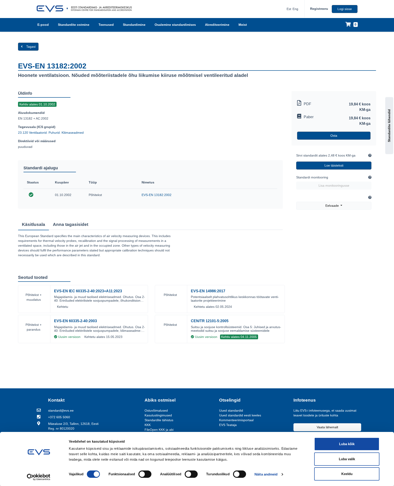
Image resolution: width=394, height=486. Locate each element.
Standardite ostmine (73, 24)
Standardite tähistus (159, 420)
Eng (295, 9)
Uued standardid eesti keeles (240, 415)
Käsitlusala (33, 224)
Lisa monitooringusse (334, 185)
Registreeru (319, 8)
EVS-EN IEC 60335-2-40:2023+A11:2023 (88, 291)
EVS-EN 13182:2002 (156, 195)
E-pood (43, 24)
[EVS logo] (86, 9)
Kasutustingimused (158, 415)
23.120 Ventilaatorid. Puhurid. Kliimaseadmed (51, 132)
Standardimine (134, 24)
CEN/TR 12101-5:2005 (209, 321)
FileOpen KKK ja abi (159, 429)
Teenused (106, 24)
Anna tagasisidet (70, 224)
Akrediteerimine (217, 24)
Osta (333, 135)
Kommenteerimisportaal (236, 420)
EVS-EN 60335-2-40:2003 (75, 321)
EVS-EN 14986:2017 (208, 291)
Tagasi (31, 46)
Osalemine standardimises (175, 24)
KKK (148, 425)
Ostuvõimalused (156, 410)
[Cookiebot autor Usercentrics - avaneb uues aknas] (39, 477)
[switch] (144, 474)
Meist (242, 24)
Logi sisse (344, 9)
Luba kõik (347, 444)
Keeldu (347, 474)
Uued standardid (231, 410)
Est (289, 9)
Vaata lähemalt (327, 427)
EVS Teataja (228, 425)
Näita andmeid (265, 474)
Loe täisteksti (333, 165)
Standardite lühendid (389, 125)
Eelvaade (332, 205)
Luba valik (347, 459)
